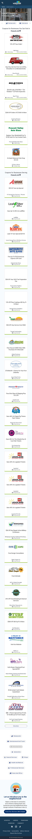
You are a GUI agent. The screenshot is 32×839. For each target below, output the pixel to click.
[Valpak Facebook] (12, 826)
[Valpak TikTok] (20, 826)
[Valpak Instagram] (16, 826)
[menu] (2, 3)
